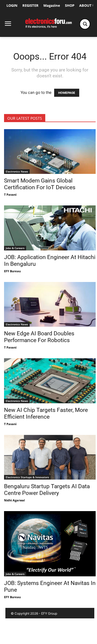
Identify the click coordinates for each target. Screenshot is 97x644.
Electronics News (17, 171)
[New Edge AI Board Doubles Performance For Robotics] (50, 304)
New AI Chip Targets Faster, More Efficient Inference (46, 413)
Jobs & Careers (15, 248)
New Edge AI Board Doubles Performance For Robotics (39, 336)
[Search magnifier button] (85, 24)
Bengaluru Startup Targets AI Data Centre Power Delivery (47, 489)
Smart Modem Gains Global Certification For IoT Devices (39, 184)
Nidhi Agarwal (14, 500)
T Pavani (10, 194)
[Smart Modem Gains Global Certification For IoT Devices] (50, 151)
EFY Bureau (12, 271)
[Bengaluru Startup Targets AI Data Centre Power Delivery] (50, 457)
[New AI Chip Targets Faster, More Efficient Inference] (50, 380)
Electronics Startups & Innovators (27, 477)
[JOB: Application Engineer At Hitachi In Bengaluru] (50, 227)
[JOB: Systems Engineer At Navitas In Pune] (50, 543)
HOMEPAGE (66, 93)
